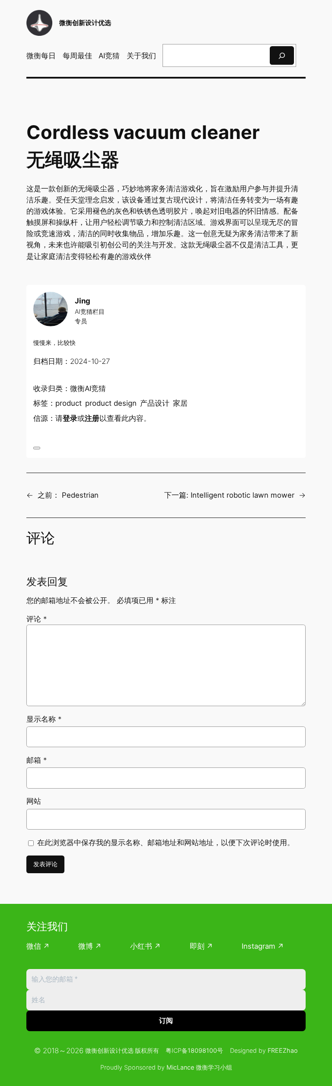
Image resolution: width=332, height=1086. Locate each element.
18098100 (202, 1050)
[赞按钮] (36, 448)
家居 (180, 403)
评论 (36, 619)
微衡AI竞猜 (88, 388)
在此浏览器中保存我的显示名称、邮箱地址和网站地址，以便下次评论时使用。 (165, 842)
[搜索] (282, 55)
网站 (33, 801)
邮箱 (36, 760)
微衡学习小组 (214, 1067)
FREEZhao (283, 1050)
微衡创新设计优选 (85, 23)
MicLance (180, 1067)
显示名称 (43, 719)
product (68, 403)
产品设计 (154, 403)
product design (111, 403)
